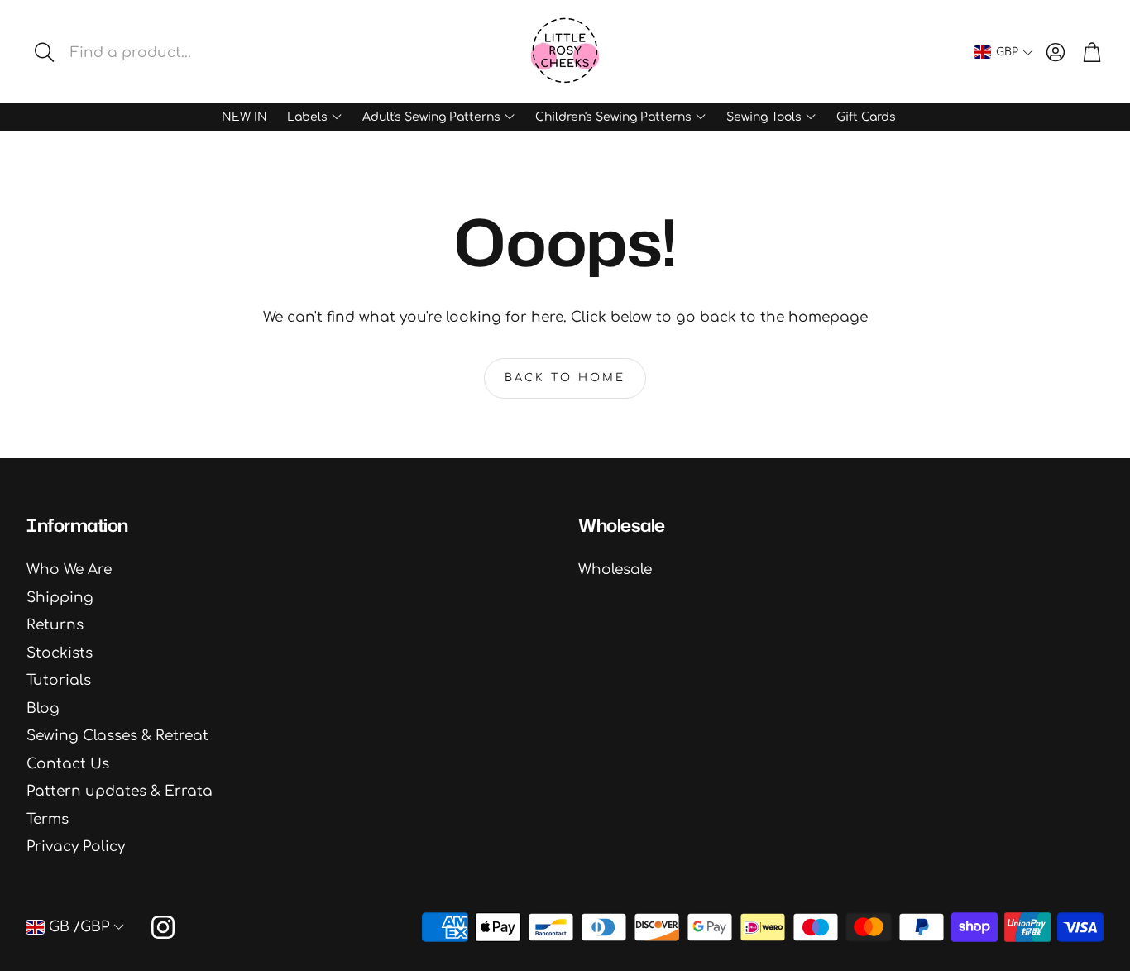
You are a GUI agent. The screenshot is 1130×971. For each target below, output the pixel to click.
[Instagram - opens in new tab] (163, 927)
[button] (152, 52)
